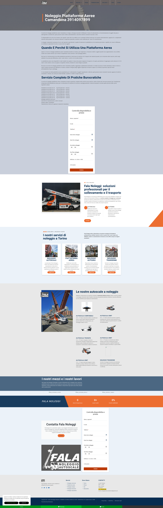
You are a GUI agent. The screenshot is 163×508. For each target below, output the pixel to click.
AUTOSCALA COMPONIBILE (84, 316)
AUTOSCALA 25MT (82, 360)
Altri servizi (104, 2)
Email (102, 506)
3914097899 (103, 489)
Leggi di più (51, 272)
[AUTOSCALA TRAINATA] (77, 336)
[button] (43, 392)
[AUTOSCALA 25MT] (77, 358)
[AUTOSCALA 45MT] (101, 336)
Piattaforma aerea (95, 2)
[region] (17, 500)
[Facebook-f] (42, 487)
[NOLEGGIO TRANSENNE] (101, 358)
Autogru (86, 2)
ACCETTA (24, 503)
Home (71, 2)
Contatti (119, 2)
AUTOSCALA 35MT (106, 315)
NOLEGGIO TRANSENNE (107, 360)
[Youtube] (48, 487)
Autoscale (78, 2)
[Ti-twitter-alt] (44, 487)
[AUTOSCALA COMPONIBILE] (77, 314)
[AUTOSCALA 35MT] (101, 313)
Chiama (61, 435)
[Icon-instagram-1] (46, 487)
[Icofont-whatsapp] (51, 487)
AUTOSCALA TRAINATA (83, 338)
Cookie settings (11, 503)
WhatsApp (61, 506)
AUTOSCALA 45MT (106, 338)
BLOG (113, 2)
